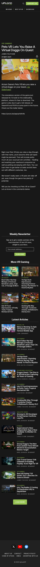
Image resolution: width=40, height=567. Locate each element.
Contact (17, 553)
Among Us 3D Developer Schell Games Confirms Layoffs (27, 416)
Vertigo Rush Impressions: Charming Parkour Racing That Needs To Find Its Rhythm (30, 284)
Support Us (32, 3)
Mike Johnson (22, 349)
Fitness (19, 426)
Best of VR (19, 9)
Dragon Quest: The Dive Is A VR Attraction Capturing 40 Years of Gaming (27, 374)
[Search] (23, 4)
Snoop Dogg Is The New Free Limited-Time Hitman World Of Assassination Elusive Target (27, 447)
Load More (20, 502)
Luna (18, 333)
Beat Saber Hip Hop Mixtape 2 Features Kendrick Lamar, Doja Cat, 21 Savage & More (10, 283)
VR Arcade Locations (25, 370)
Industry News (22, 412)
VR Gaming (7, 43)
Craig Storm (21, 436)
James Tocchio (22, 407)
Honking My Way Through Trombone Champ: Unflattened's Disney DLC (30, 309)
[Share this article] (37, 56)
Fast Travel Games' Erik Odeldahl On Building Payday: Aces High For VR (27, 462)
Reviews (9, 9)
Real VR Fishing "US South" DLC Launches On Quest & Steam (27, 475)
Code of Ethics (8, 556)
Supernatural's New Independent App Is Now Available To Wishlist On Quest (27, 431)
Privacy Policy (30, 553)
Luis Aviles (21, 393)
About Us (8, 553)
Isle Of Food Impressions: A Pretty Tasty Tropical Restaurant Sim (10, 309)
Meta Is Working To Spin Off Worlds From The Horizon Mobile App (27, 329)
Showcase (30, 9)
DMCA (19, 556)
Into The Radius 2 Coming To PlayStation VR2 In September (27, 489)
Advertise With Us (30, 556)
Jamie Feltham (8, 54)
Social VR (20, 325)
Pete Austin (21, 365)
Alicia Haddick (22, 379)
